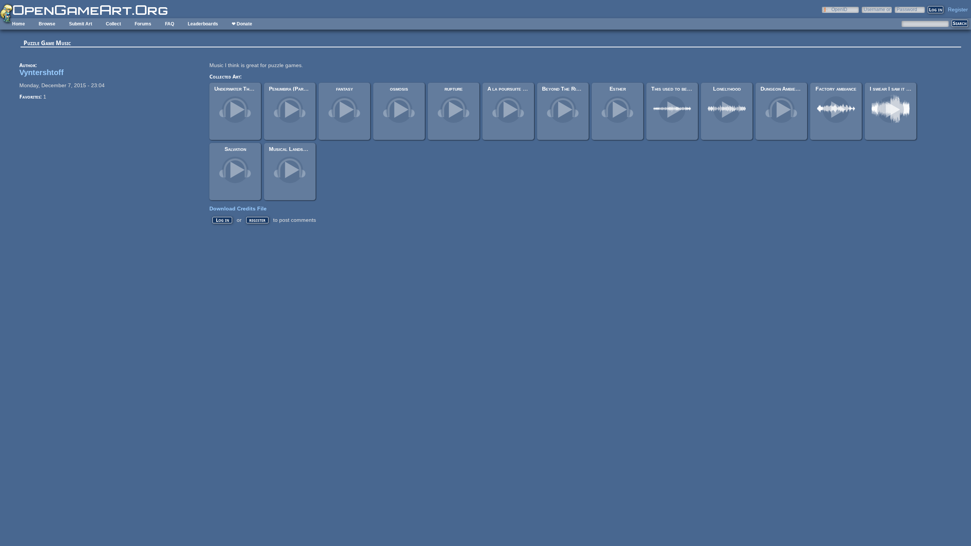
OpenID (839, 9)
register (257, 220)
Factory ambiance (835, 89)
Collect (113, 24)
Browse (47, 24)
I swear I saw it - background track (910, 89)
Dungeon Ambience (781, 89)
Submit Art (80, 24)
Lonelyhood (727, 89)
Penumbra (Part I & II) (295, 89)
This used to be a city (676, 89)
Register (958, 9)
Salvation (235, 149)
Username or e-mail (877, 9)
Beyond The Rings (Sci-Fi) (572, 89)
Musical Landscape (291, 149)
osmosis (399, 89)
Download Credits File (238, 209)
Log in (222, 220)
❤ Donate (242, 24)
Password (907, 9)
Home (18, 24)
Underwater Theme (236, 89)
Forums (143, 24)
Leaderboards (203, 24)
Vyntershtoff (41, 72)
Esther (618, 89)
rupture (454, 89)
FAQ (169, 24)
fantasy (344, 89)
